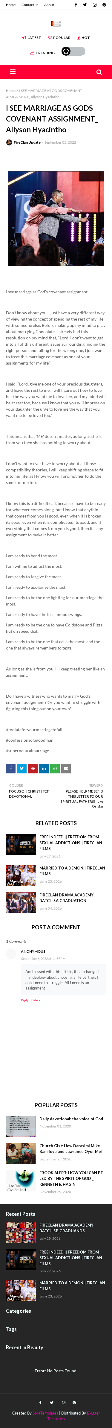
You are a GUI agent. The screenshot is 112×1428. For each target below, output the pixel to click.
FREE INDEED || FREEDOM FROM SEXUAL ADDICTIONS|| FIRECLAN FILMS (70, 842)
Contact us (30, 4)
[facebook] (76, 5)
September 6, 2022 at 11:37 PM (43, 958)
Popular (61, 37)
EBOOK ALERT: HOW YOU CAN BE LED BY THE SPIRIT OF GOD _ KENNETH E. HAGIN (71, 1178)
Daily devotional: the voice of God (71, 1118)
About (49, 4)
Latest (34, 37)
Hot (86, 37)
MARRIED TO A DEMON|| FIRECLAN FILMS (72, 871)
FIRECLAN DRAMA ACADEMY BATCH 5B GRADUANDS (66, 1228)
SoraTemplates (45, 1413)
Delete (35, 1000)
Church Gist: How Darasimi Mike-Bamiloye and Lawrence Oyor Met (71, 1148)
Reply (24, 1000)
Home (11, 4)
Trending (45, 53)
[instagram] (94, 5)
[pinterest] (103, 5)
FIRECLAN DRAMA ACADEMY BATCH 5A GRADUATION (66, 898)
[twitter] (85, 5)
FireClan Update (27, 142)
